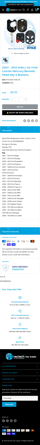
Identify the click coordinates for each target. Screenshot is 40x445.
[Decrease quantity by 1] (12, 99)
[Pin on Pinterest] (28, 120)
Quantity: (5, 99)
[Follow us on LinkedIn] (15, 420)
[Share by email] (36, 120)
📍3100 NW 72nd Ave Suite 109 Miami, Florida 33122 (20, 1)
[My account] (28, 9)
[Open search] (24, 10)
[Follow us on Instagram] (11, 420)
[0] (36, 10)
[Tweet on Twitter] (32, 120)
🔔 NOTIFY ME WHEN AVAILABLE (20, 113)
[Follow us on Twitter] (7, 420)
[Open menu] (3, 10)
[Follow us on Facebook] (3, 420)
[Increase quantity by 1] (26, 99)
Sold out (20, 107)
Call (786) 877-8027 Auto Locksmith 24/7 (20, 4)
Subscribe (9, 404)
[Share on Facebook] (24, 120)
